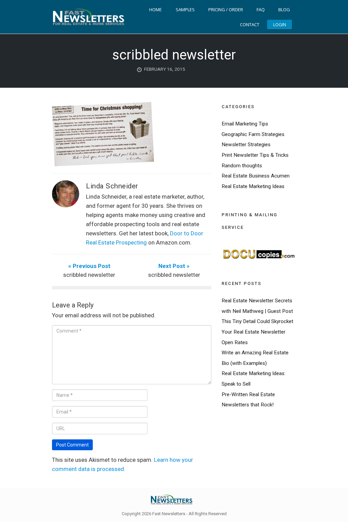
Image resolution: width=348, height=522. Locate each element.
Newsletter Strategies (246, 144)
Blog (284, 9)
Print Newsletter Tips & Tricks (255, 155)
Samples (185, 9)
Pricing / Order (225, 9)
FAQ (261, 9)
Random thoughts (242, 166)
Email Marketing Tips (245, 124)
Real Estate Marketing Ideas (253, 186)
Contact (249, 24)
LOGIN (279, 24)
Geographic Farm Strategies (253, 134)
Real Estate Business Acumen (256, 176)
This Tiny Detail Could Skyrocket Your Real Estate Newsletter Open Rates (257, 331)
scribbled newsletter (174, 55)
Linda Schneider (112, 186)
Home (155, 9)
